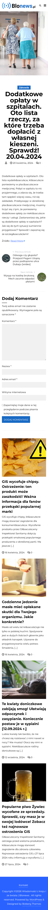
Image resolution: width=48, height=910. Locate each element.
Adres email (9, 379)
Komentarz (9, 321)
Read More (16, 240)
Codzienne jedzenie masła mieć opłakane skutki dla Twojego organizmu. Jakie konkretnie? (21, 612)
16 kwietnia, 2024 (14, 552)
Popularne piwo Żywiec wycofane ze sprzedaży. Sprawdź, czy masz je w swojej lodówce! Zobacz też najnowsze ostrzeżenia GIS (23, 819)
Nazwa (6, 366)
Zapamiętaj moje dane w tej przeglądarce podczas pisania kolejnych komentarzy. (21, 409)
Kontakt (23, 885)
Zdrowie (24, 87)
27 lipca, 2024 (12, 864)
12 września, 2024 (14, 757)
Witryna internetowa (14, 392)
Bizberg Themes (31, 903)
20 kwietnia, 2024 (23, 163)
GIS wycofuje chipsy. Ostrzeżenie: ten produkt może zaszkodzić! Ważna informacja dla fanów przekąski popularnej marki (21, 496)
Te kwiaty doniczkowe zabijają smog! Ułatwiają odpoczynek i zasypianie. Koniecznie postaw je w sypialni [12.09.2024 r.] (24, 716)
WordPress (35, 899)
